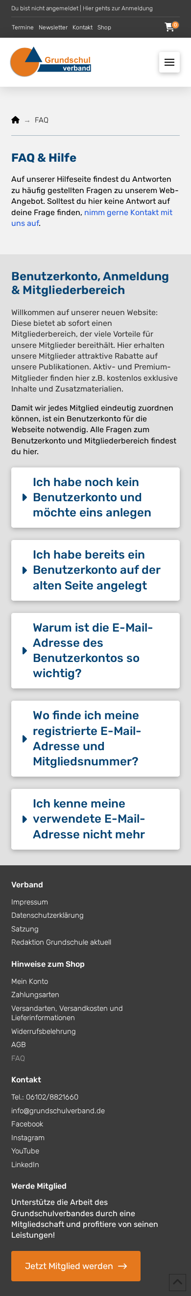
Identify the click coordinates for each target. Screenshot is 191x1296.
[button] (169, 27)
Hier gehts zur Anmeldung (118, 8)
